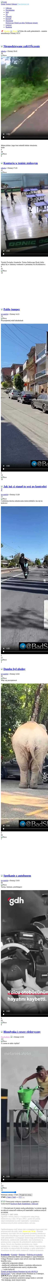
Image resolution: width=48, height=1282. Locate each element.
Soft (7, 12)
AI (7, 14)
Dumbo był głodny (14, 669)
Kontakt (14, 1255)
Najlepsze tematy (31, 23)
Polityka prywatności (34, 1255)
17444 (8, 1197)
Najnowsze (10, 23)
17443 (13, 1197)
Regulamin (5, 1255)
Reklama (22, 1255)
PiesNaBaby (5, 1037)
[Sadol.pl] (4, 2)
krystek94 (4, 314)
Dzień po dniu (19, 23)
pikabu (3, 51)
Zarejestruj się (23, 4)
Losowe (9, 25)
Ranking (9, 27)
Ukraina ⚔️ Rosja (10, 31)
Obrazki (9, 16)
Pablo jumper (11, 309)
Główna (9, 8)
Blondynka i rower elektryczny (22, 1031)
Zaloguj (14, 4)
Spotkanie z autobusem (17, 875)
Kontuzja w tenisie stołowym (20, 163)
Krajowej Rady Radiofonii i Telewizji (24, 1204)
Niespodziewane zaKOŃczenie (21, 46)
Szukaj (8, 4)
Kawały (8, 19)
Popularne (9, 21)
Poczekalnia (10, 10)
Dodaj (3, 4)
